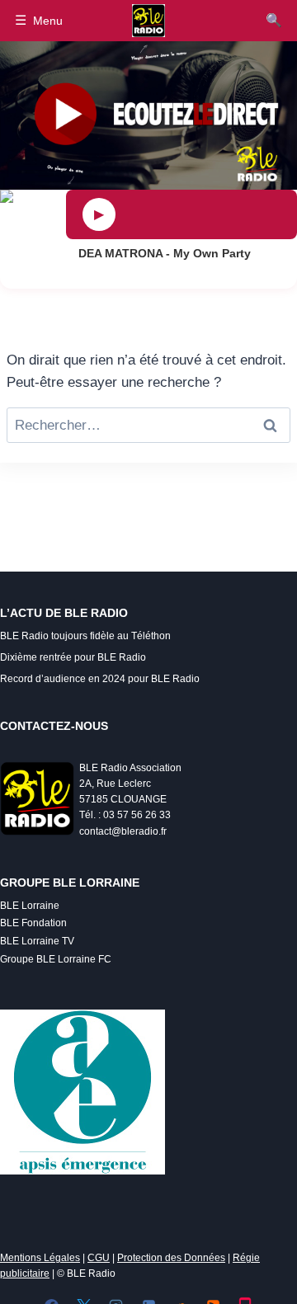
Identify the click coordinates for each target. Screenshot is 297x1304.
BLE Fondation (33, 923)
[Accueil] (148, 20)
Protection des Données (171, 1258)
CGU (98, 1258)
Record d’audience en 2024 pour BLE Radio (100, 679)
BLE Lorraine (29, 905)
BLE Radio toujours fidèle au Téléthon (85, 636)
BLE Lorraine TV (37, 941)
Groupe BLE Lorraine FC (55, 959)
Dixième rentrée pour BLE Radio (73, 657)
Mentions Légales (40, 1258)
